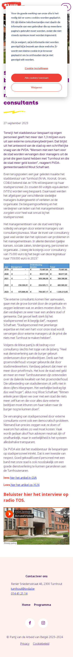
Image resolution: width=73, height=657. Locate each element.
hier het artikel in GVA (23, 478)
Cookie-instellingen (36, 68)
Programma (42, 605)
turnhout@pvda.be (23, 589)
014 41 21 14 (19, 593)
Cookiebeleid (41, 644)
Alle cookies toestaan (37, 77)
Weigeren (36, 87)
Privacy (24, 644)
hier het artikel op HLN (25, 485)
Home (26, 605)
